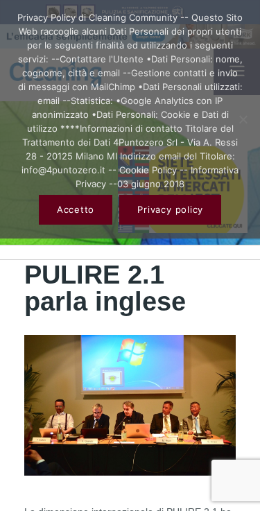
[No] (243, 119)
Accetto (75, 209)
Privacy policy (170, 209)
